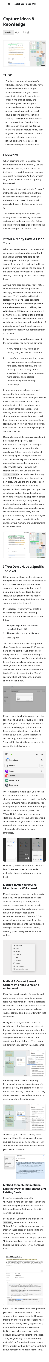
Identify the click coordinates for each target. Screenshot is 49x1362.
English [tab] (8, 32)
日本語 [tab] (26, 32)
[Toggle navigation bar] (4, 4)
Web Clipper (13, 637)
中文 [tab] (17, 32)
